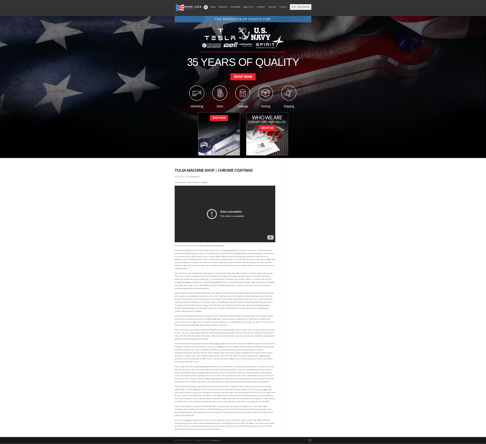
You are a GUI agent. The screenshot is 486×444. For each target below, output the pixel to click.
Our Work (235, 7)
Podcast (261, 7)
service (195, 398)
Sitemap (215, 440)
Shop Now (243, 77)
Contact (272, 7)
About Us (247, 7)
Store (282, 7)
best (252, 406)
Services (222, 7)
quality (177, 375)
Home (213, 7)
